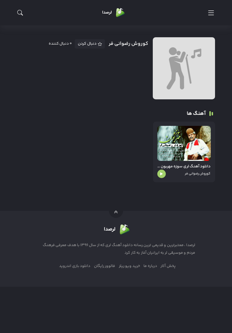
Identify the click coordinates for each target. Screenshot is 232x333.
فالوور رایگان (104, 266)
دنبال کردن (87, 44)
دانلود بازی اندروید (74, 266)
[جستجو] (20, 13)
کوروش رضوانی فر (198, 173)
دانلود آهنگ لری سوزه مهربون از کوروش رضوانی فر (184, 167)
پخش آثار (167, 266)
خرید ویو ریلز (129, 266)
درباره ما (150, 266)
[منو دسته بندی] (211, 13)
